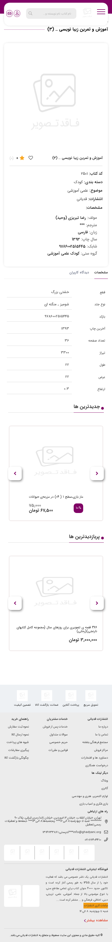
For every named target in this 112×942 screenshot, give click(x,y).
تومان (34, 510)
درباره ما (103, 727)
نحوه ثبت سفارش (18, 727)
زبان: (93, 232)
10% (78, 508)
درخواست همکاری (96, 766)
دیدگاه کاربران (79, 272)
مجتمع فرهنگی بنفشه (95, 742)
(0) (12, 158)
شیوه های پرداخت (18, 742)
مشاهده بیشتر (97, 921)
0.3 (66, 389)
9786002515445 (57, 316)
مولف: (92, 218)
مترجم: (91, 225)
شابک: (92, 246)
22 (67, 365)
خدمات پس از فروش (55, 727)
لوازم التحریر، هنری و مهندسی (90, 796)
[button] (15, 473)
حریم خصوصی (58, 742)
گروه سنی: (89, 253)
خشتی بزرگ (60, 292)
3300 (65, 352)
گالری (104, 788)
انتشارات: (95, 199)
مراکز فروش (101, 750)
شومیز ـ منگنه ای (56, 304)
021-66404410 (93, 840)
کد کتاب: (95, 173)
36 (67, 340)
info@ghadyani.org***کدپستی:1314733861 (71, 832)
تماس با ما (101, 735)
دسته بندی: (93, 182)
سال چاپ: (89, 239)
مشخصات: (94, 208)
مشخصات (101, 272)
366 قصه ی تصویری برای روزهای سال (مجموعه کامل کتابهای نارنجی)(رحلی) (57, 629)
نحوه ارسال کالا (20, 735)
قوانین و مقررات (58, 750)
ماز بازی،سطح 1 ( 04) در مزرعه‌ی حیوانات (56, 497)
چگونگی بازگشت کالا (16, 758)
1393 (65, 328)
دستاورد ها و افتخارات (94, 758)
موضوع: (95, 190)
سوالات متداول (59, 735)
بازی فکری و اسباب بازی (93, 804)
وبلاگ (104, 781)
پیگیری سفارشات (18, 750)
